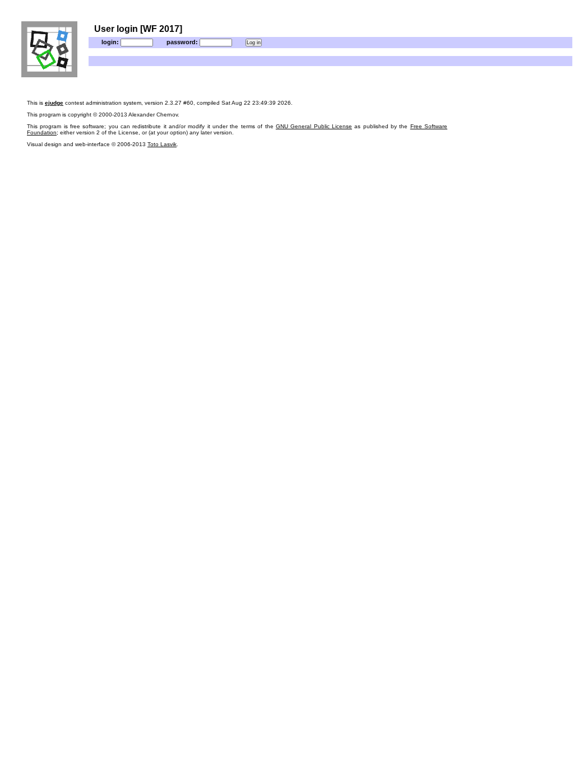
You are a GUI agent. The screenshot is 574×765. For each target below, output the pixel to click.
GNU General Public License (314, 126)
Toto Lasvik (162, 144)
